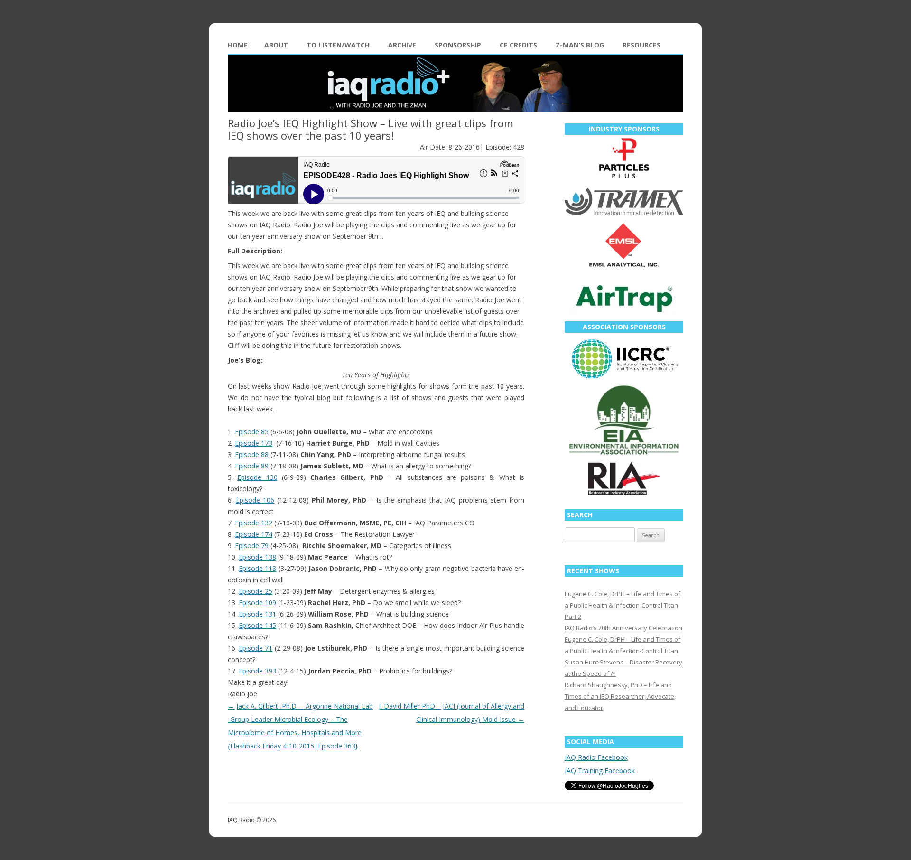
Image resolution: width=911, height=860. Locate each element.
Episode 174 (253, 534)
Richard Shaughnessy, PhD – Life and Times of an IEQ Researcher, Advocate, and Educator (620, 696)
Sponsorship (458, 44)
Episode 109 (257, 602)
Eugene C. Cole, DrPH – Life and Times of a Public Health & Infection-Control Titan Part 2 (622, 605)
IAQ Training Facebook (600, 770)
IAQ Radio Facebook (596, 757)
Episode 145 (257, 625)
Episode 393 (257, 670)
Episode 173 (253, 443)
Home (238, 44)
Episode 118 (257, 568)
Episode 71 (255, 648)
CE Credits (518, 44)
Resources (641, 44)
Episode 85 (252, 431)
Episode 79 (252, 545)
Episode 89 (252, 465)
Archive (402, 44)
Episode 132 (253, 522)
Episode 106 (255, 500)
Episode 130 (257, 477)
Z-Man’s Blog (580, 44)
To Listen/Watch (338, 44)
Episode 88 (252, 454)
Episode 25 (255, 591)
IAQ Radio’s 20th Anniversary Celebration (623, 628)
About (276, 44)
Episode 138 (257, 556)
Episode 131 (257, 613)
